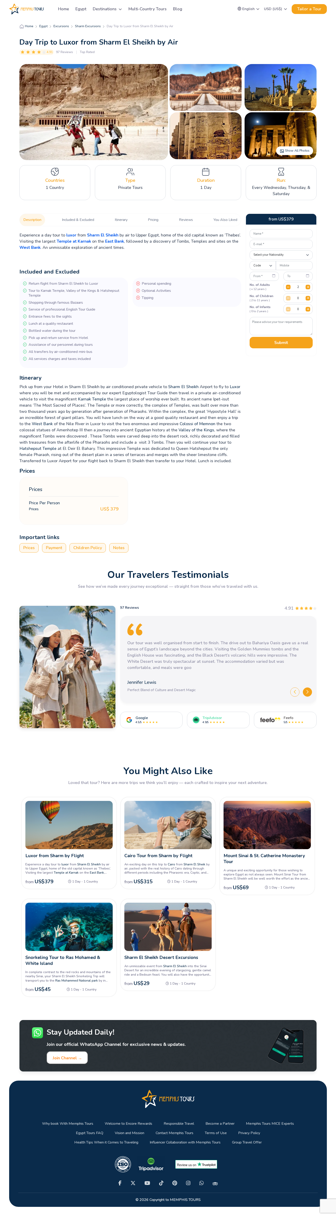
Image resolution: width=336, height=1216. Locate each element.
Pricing (153, 219)
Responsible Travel (179, 1123)
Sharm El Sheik (194, 864)
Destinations (105, 9)
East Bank (114, 241)
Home (63, 9)
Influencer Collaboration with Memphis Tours (185, 1142)
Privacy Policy (249, 1133)
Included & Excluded (78, 219)
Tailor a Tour (309, 9)
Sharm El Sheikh (102, 235)
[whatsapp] (201, 1183)
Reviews (186, 219)
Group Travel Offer (247, 1142)
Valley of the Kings (196, 430)
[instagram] (188, 1183)
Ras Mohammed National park (76, 980)
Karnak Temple (92, 399)
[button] (248, 8)
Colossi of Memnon (197, 424)
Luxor (235, 386)
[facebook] (120, 1183)
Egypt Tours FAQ (89, 1133)
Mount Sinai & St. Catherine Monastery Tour (264, 859)
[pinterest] (174, 1183)
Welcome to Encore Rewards (128, 1123)
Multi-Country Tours (147, 9)
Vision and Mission (129, 1133)
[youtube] (147, 1183)
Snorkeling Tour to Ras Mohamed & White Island (62, 960)
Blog (177, 9)
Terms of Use (216, 1133)
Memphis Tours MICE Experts (270, 1123)
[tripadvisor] (215, 1183)
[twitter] (133, 1183)
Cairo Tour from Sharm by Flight (158, 856)
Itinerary (121, 219)
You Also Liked (225, 219)
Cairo (171, 864)
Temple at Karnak (74, 241)
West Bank (29, 247)
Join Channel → (67, 1058)
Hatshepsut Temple (37, 448)
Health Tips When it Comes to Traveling (106, 1142)
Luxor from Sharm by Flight (54, 856)
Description (32, 219)
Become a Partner (220, 1123)
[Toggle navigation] (49, 9)
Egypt (80, 9)
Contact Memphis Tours (174, 1133)
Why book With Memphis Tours (67, 1123)
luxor (71, 235)
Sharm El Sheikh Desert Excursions (161, 957)
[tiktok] (161, 1183)
